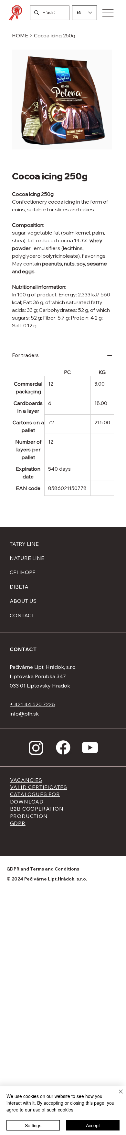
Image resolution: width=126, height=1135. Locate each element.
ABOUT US (23, 601)
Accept (93, 1125)
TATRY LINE (24, 544)
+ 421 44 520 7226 (32, 704)
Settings (33, 1125)
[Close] (117, 1095)
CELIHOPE (23, 572)
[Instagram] (36, 747)
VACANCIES (26, 780)
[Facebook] (63, 747)
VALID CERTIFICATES (38, 787)
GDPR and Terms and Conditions (42, 869)
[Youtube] (90, 747)
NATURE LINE (27, 558)
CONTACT (22, 615)
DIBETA (19, 586)
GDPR (18, 823)
